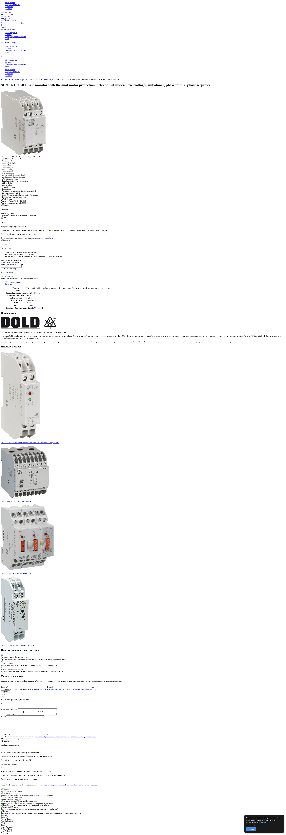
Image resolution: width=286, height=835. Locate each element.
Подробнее (48, 238)
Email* (3, 716)
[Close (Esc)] (2, 694)
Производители (11, 33)
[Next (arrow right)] (3, 696)
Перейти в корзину (8, 276)
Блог (7, 39)
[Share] (3, 694)
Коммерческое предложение (11, 262)
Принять (251, 829)
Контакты (9, 7)
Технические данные (13, 282)
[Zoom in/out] (7, 694)
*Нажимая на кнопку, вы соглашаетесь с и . (49, 689)
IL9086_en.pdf (37, 308)
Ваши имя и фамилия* (9, 709)
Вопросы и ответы (12, 5)
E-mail (49, 687)
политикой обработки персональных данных (51, 689)
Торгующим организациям (15, 37)
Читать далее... (229, 342)
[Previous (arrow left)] (2, 696)
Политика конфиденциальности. (52, 785)
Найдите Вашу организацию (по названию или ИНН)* (22, 712)
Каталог (8, 35)
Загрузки (8, 284)
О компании (10, 3)
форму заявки (104, 230)
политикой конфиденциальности (83, 689)
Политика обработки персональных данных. (82, 785)
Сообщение (5, 735)
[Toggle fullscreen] (5, 694)
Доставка (8, 9)
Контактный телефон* (9, 714)
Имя (93, 687)
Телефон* (5, 687)
